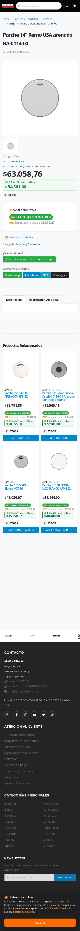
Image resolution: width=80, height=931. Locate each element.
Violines (9, 846)
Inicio (6, 19)
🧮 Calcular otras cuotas (19, 237)
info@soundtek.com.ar (24, 691)
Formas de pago (15, 765)
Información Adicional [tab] (44, 300)
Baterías (10, 815)
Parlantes (49, 815)
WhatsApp (13, 275)
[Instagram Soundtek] (25, 714)
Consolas (49, 821)
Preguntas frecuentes (19, 735)
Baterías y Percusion (26, 19)
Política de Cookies (23, 912)
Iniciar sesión (13, 777)
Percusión (11, 828)
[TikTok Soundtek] (52, 714)
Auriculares (50, 809)
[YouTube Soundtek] (34, 714)
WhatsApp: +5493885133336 (27, 686)
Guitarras (10, 803)
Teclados (10, 834)
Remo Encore (56, 390)
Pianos (9, 840)
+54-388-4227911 (19, 681)
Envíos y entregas (17, 747)
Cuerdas (48, 846)
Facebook (32, 275)
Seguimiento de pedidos (21, 741)
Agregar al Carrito (21, 530)
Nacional (53, 482)
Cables (47, 840)
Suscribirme (65, 877)
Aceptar (40, 922)
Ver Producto (21, 438)
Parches (47, 19)
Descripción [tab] (14, 300)
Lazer (14, 390)
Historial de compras (18, 771)
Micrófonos (50, 803)
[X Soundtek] (43, 714)
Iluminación (51, 828)
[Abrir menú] (67, 6)
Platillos (9, 821)
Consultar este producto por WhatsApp (30, 259)
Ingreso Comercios (17, 783)
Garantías (10, 759)
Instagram (61, 275)
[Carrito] (74, 6)
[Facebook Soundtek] (16, 714)
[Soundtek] (8, 6)
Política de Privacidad (58, 908)
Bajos (8, 809)
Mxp (13, 482)
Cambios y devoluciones (21, 753)
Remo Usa (17, 161)
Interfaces (50, 834)
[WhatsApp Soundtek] (7, 714)
